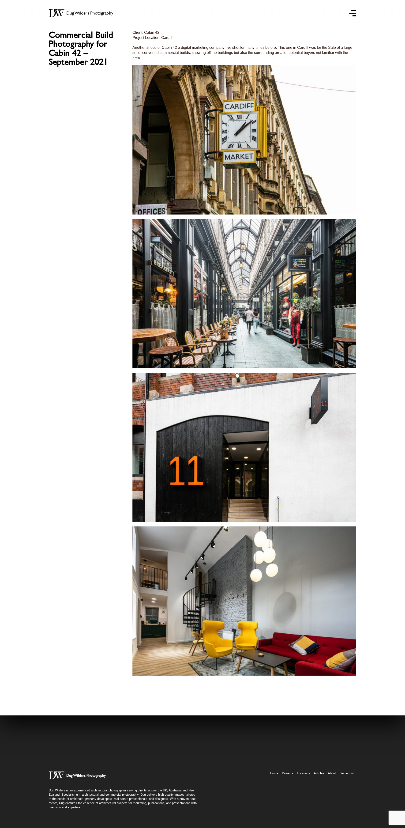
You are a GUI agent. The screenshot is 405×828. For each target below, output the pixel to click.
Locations (303, 773)
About (332, 773)
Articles (319, 773)
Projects (287, 773)
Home (274, 773)
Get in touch (348, 773)
